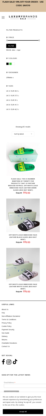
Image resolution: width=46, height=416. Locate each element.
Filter (11, 46)
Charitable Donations (9, 343)
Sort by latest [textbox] (19, 134)
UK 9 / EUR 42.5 (12, 109)
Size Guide (5, 333)
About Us (5, 309)
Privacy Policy (7, 323)
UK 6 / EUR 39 (11, 100)
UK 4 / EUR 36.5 (12, 91)
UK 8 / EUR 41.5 (12, 105)
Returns (4, 340)
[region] (23, 404)
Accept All (23, 412)
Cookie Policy (6, 326)
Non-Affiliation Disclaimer (11, 316)
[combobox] (23, 134)
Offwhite (9, 77)
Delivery (4, 336)
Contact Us (6, 346)
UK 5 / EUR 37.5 (12, 95)
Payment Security (8, 329)
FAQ (3, 313)
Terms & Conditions (9, 319)
